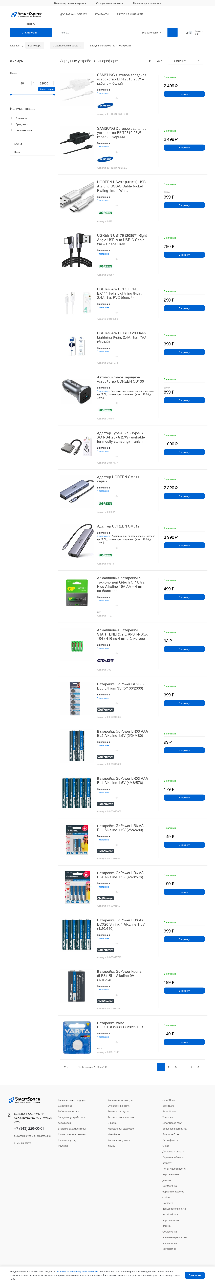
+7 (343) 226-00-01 (29, 1128)
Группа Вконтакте (130, 14)
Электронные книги (119, 1105)
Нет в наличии (23, 130)
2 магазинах (104, 535)
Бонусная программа (174, 1128)
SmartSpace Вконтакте (169, 1102)
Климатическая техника (71, 1134)
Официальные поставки (109, 3)
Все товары (34, 45)
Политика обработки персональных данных (174, 1174)
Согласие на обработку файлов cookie (173, 1191)
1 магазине (103, 93)
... (151, 13)
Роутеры (63, 1145)
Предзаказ (21, 124)
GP (98, 611)
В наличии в (103, 89)
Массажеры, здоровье (121, 1128)
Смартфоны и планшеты (67, 45)
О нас (165, 1145)
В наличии (21, 118)
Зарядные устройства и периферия (71, 1119)
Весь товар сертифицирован (70, 3)
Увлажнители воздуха (120, 1100)
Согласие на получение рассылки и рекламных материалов (174, 1240)
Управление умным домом (119, 1142)
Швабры (113, 1122)
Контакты (102, 14)
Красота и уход (67, 1140)
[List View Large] (150, 60)
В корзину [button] (184, 94)
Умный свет (114, 1134)
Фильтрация (47, 89)
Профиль (30, 23)
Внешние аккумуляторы (72, 1128)
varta (99, 1048)
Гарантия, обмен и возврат (172, 1160)
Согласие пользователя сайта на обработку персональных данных (174, 1214)
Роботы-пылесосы (68, 1111)
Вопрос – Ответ (171, 1134)
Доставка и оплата (73, 14)
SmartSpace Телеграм (169, 1114)
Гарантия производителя (147, 3)
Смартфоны (65, 1105)
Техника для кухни (118, 1111)
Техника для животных (121, 1117)
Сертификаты (170, 1140)
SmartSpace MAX (172, 1122)
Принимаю (195, 1275)
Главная (14, 45)
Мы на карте (23, 1143)
